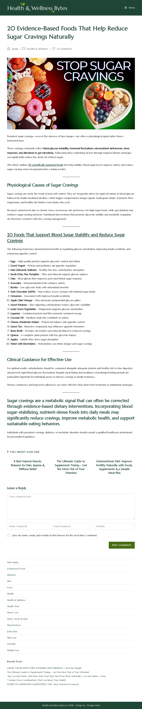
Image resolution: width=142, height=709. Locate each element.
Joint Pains (12, 631)
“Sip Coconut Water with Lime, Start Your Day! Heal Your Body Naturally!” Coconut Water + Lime (56, 676)
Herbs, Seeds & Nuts (17, 618)
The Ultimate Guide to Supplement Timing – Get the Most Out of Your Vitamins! (71, 466)
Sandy (15, 48)
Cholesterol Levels (16, 568)
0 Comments (64, 48)
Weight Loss (13, 650)
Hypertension (14, 625)
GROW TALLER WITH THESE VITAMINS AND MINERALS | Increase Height (44, 668)
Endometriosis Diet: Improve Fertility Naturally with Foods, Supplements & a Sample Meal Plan (114, 466)
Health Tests (13, 606)
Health (10, 593)
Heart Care (12, 612)
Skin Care (11, 637)
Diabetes (11, 574)
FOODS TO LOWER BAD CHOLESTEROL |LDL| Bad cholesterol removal (42, 684)
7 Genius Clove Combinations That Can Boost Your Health (36, 680)
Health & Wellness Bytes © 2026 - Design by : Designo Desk (71, 705)
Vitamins (11, 643)
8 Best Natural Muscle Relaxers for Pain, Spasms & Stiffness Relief (28, 465)
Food (9, 587)
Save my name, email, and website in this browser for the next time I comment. (54, 535)
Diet (9, 581)
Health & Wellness (37, 48)
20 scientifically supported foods (45, 164)
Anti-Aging (12, 562)
